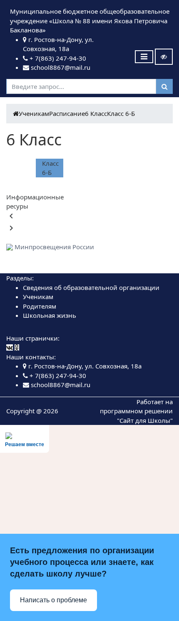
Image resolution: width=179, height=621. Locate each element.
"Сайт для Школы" (145, 420)
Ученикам (34, 113)
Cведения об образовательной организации (91, 287)
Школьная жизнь (49, 315)
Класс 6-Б (121, 113)
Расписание (67, 113)
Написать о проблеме (53, 600)
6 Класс (96, 113)
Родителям (39, 306)
